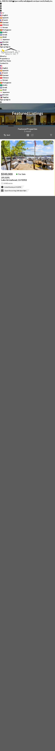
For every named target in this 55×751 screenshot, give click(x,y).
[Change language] (2, 13)
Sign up (2, 47)
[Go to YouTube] (1, 8)
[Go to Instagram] (1, 6)
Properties (4, 58)
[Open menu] (1, 102)
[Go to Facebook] (1, 3)
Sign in (8, 47)
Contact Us (4, 63)
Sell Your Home (5, 61)
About (2, 56)
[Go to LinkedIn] (1, 10)
